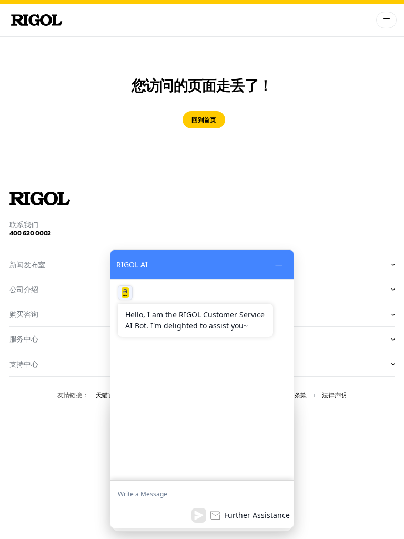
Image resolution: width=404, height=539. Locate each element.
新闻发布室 (27, 265)
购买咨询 (23, 314)
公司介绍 (23, 289)
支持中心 (23, 364)
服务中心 (23, 339)
